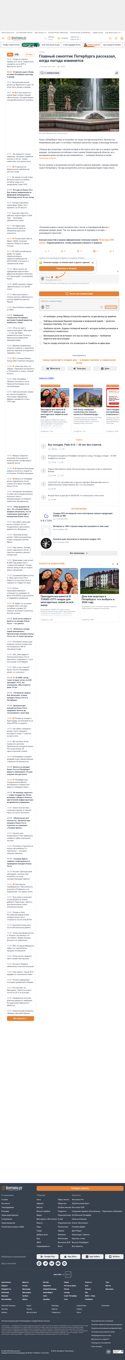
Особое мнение (64, 1207)
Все (10, 54)
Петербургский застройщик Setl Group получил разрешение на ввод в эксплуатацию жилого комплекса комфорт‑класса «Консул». (87, 420)
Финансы (62, 1235)
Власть (40, 1223)
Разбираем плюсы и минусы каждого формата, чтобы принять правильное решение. (99, 607)
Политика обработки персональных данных (106, 1324)
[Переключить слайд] (117, 397)
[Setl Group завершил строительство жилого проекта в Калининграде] (87, 397)
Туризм (61, 1231)
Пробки (63, 38)
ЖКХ (39, 1242)
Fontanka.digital (78, 1227)
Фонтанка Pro (78, 1199)
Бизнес (40, 1207)
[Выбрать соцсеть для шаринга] (116, 73)
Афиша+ (40, 1203)
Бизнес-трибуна (43, 1211)
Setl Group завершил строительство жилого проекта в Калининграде (85, 412)
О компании (6, 1219)
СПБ (16, 54)
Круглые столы (78, 1238)
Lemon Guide (97, 33)
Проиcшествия (64, 1215)
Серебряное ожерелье (58, 33)
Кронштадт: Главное (81, 1235)
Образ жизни (63, 1199)
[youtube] (58, 1263)
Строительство (64, 1223)
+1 (109, 288)
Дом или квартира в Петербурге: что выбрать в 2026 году (98, 599)
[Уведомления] (116, 38)
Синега (47, 277)
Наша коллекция (79, 1219)
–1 (116, 288)
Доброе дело (42, 1235)
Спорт (60, 1219)
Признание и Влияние (80, 33)
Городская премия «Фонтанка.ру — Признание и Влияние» (97, 1211)
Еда (38, 1238)
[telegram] (45, 1263)
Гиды (39, 1227)
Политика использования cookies (103, 1332)
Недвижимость (43, 1246)
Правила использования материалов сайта (106, 1328)
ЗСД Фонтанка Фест (114, 33)
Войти (48, 308)
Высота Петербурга (80, 1242)
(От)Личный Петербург (81, 1215)
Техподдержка (7, 1207)
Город (39, 1231)
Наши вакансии (8, 1223)
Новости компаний (52, 563)
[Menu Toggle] (3, 38)
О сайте (4, 1199)
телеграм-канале (47, 158)
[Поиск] (110, 38)
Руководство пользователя (101, 1343)
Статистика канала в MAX (12, 1227)
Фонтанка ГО (40, 33)
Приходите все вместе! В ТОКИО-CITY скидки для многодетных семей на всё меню (54, 413)
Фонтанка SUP (8, 33)
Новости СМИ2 (46, 378)
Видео (39, 1215)
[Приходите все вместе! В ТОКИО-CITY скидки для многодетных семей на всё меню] (55, 397)
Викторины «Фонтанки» (47, 1219)
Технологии (63, 1227)
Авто (39, 1199)
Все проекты (77, 1246)
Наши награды (96, 1346)
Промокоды (79, 508)
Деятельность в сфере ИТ (100, 1339)
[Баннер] (31, 45)
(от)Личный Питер (24, 33)
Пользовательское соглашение (102, 1321)
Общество (62, 1203)
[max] (39, 1263)
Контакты (5, 1203)
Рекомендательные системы (101, 1335)
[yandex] (64, 1263)
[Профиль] (122, 38)
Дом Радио (77, 1231)
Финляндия (63, 1238)
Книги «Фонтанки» (80, 1223)
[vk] (51, 1263)
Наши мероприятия (9, 1215)
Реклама (5, 1211)
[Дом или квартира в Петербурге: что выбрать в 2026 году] (99, 581)
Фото (60, 1246)
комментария (51, 73)
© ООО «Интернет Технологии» (62, 1351)
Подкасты (62, 1211)
